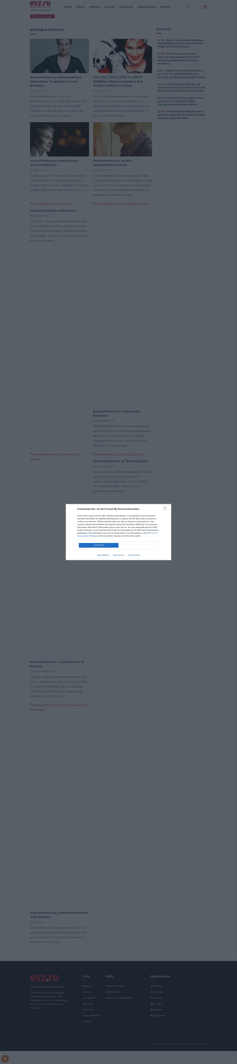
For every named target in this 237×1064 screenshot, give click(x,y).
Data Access (118, 555)
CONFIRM (99, 545)
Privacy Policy (134, 555)
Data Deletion (103, 555)
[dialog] (118, 532)
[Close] (166, 509)
